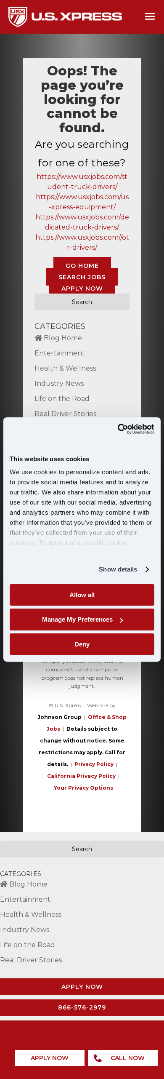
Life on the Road (62, 399)
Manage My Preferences (77, 619)
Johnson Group (59, 717)
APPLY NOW (82, 288)
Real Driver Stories (65, 414)
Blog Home (62, 338)
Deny (82, 644)
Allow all (82, 594)
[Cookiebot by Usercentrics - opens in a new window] (118, 429)
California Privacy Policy (81, 776)
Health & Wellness (65, 368)
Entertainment (59, 353)
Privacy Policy (94, 764)
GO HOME (82, 265)
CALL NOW (128, 1058)
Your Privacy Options (83, 788)
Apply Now (82, 987)
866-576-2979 (82, 1007)
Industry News (59, 383)
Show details (118, 569)
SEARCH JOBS (82, 276)
